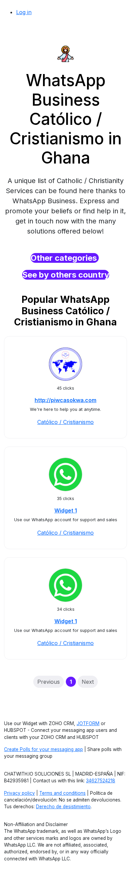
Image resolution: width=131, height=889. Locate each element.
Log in (24, 12)
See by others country (65, 275)
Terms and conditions (62, 793)
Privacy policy (19, 793)
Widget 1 (65, 510)
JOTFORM (88, 723)
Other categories (65, 258)
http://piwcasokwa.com (65, 400)
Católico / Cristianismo (65, 422)
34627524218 (100, 780)
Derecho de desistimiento (63, 806)
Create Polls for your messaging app (43, 749)
